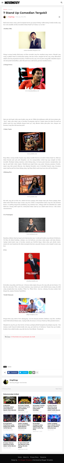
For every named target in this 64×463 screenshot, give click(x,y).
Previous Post (7, 389)
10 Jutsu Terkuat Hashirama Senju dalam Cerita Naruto (9, 444)
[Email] (33, 372)
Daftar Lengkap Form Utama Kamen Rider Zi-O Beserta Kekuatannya (54, 426)
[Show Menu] (2, 2)
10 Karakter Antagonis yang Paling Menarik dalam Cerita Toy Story (38, 426)
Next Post (58, 389)
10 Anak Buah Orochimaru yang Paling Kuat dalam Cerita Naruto (9, 426)
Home (5, 9)
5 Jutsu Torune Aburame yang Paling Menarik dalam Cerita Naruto (54, 408)
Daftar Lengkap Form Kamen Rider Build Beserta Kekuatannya (24, 426)
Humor (10, 9)
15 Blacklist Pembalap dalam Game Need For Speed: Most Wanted (9, 408)
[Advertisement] (32, 105)
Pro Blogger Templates (25, 460)
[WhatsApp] (30, 372)
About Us (26, 457)
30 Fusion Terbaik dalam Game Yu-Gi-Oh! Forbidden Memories (24, 408)
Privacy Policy (34, 457)
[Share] (59, 17)
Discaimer (43, 457)
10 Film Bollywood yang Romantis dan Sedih (23, 337)
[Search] (62, 2)
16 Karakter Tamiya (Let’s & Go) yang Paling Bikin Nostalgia (38, 408)
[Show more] (37, 372)
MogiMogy (14, 380)
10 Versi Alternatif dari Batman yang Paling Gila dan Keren (23, 445)
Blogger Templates (47, 460)
